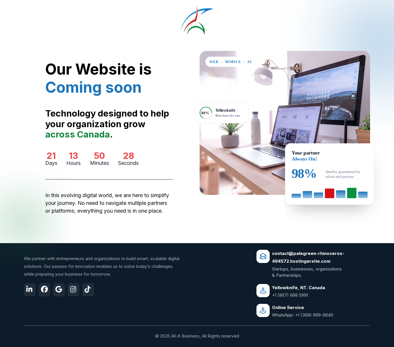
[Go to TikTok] (88, 290)
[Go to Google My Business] (58, 290)
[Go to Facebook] (44, 290)
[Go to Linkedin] (29, 290)
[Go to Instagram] (73, 290)
